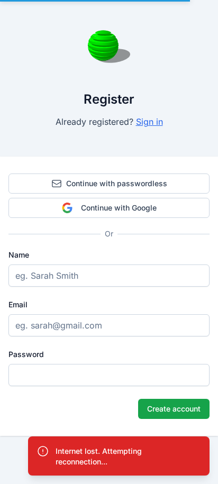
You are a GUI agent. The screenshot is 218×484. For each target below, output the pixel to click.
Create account (174, 408)
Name (18, 254)
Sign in (149, 121)
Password (26, 354)
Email (18, 304)
